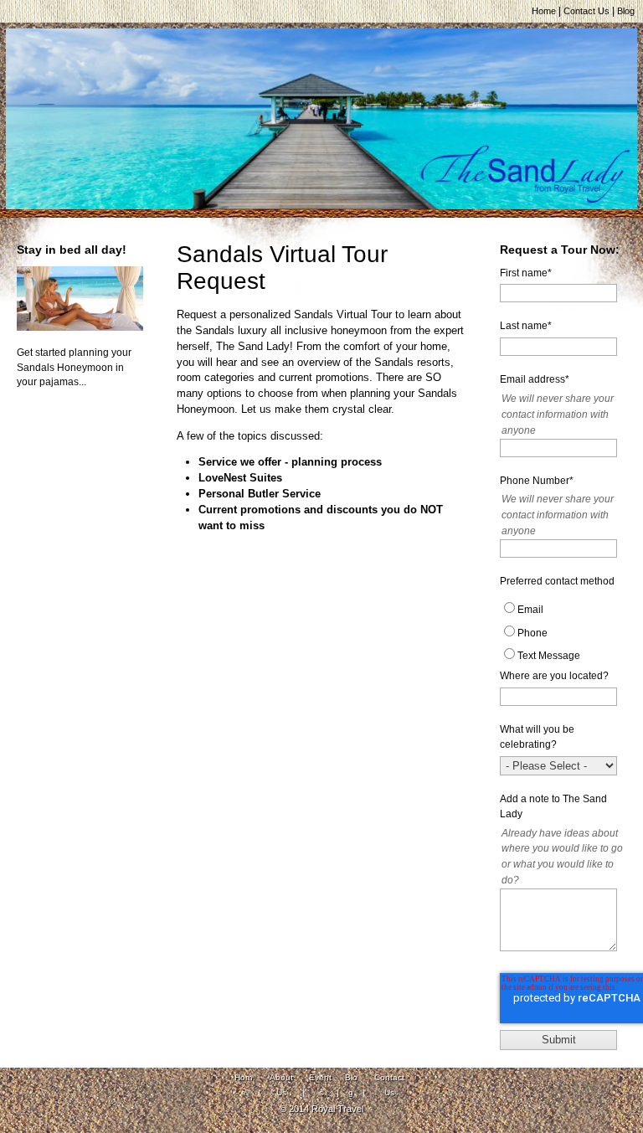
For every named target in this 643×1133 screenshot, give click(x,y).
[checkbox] (563, 635)
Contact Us (586, 11)
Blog (626, 11)
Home (544, 11)
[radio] (563, 611)
